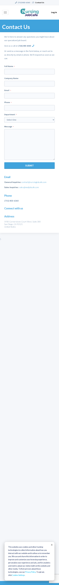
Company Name (11, 78)
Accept (51, 544)
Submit (29, 165)
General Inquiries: (12, 182)
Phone (7, 102)
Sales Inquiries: (11, 187)
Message (8, 126)
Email (6, 90)
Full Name (8, 66)
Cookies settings (18, 575)
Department (9, 114)
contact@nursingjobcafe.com (34, 182)
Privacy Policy (30, 572)
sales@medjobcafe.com (29, 187)
